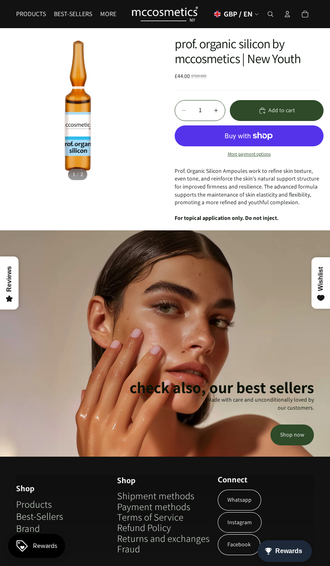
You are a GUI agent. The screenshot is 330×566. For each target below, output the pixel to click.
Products (34, 504)
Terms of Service (150, 517)
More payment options (249, 154)
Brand (28, 528)
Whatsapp (239, 499)
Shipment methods (155, 495)
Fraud (128, 548)
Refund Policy (144, 527)
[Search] (270, 14)
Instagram (239, 522)
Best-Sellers (39, 516)
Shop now (292, 434)
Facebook (239, 544)
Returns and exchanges (163, 538)
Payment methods (153, 506)
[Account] (287, 14)
